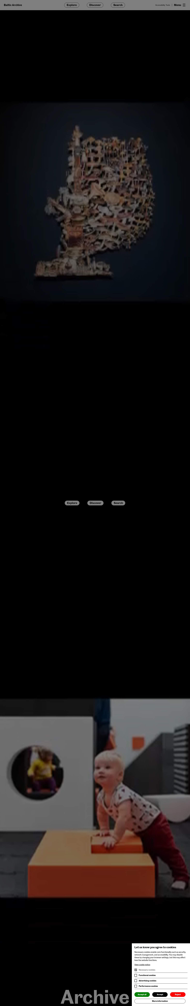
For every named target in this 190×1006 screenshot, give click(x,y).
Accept (160, 994)
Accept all (142, 994)
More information (160, 1001)
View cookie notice (142, 965)
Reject (178, 994)
